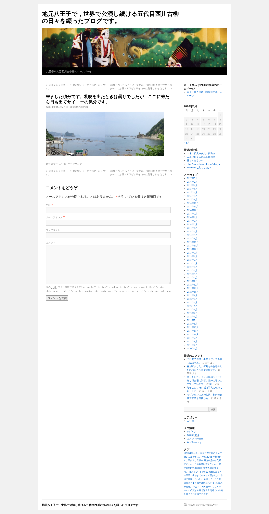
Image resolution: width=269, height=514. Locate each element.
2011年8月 (192, 341)
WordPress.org (194, 442)
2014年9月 (192, 213)
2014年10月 (193, 210)
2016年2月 (192, 181)
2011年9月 (192, 337)
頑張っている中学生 (198, 471)
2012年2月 (192, 320)
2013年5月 (192, 266)
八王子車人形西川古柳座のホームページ (69, 71)
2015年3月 (192, 195)
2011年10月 (193, 334)
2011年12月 (193, 327)
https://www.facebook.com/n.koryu (203, 163)
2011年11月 (193, 330)
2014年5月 (192, 227)
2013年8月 (192, 256)
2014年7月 (192, 220)
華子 (211, 383)
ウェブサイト (53, 229)
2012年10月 (193, 291)
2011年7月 (192, 344)
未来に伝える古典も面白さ (201, 156)
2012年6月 (192, 305)
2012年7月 (192, 302)
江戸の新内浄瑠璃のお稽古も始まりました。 (202, 468)
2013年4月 (192, 270)
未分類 (62, 163)
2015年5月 (192, 188)
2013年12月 (193, 241)
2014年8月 (192, 217)
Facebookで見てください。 (201, 167)
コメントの (195, 438)
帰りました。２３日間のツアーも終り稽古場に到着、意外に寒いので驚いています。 (204, 380)
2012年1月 (192, 323)
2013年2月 (192, 277)
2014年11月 (193, 206)
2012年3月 (192, 316)
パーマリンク (75, 163)
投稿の (193, 435)
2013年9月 (192, 252)
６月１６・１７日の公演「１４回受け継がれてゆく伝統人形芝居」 (203, 483)
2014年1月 (192, 238)
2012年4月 (192, 312)
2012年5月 (192, 309)
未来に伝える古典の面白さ (201, 153)
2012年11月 (193, 288)
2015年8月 (192, 185)
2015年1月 (192, 199)
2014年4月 (192, 231)
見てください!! (195, 160)
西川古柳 (83, 106)
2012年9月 (192, 295)
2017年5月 (192, 178)
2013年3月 (192, 273)
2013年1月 (192, 281)
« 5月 (187, 142)
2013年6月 (192, 263)
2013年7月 (192, 259)
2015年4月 (192, 192)
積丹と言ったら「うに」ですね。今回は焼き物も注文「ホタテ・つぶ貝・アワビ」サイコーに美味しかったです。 (141, 86)
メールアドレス (54, 217)
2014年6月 (192, 224)
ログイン (191, 431)
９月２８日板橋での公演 (196, 494)
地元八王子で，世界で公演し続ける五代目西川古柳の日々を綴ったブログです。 (110, 17)
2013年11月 (193, 245)
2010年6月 (192, 348)
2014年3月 (192, 234)
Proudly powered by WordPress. (203, 504)
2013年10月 (193, 249)
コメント (50, 242)
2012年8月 (192, 298)
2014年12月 (193, 202)
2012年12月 (193, 284)
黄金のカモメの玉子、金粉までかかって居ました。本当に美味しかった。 (203, 475)
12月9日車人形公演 (193, 452)
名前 (48, 204)
